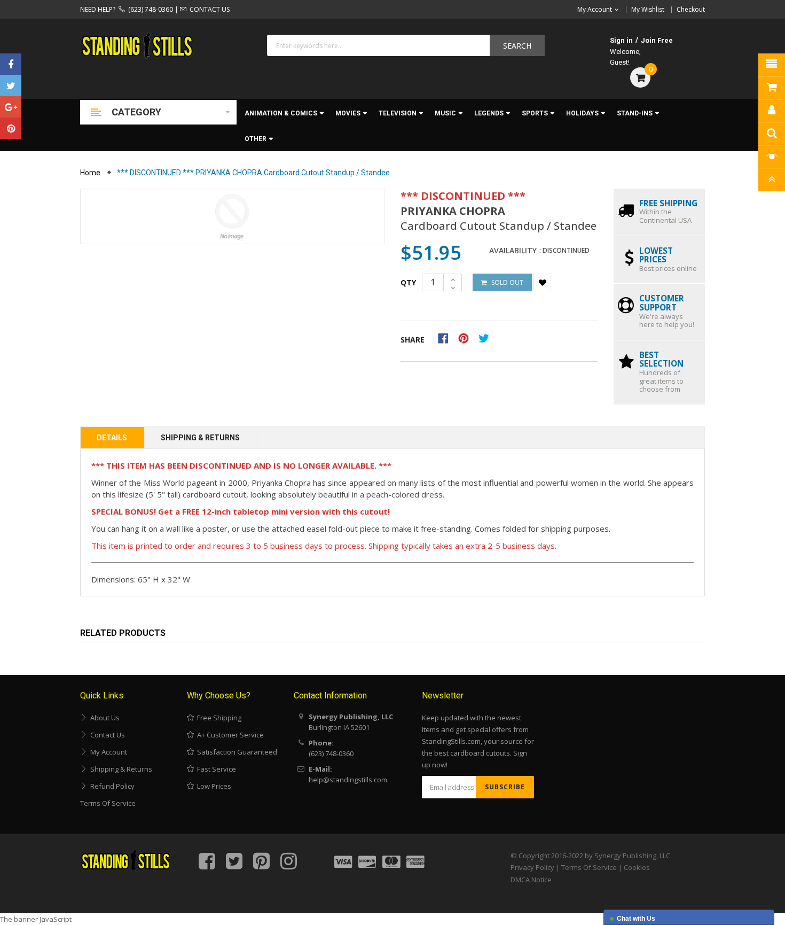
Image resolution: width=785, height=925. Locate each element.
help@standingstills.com (348, 779)
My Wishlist (647, 9)
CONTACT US (208, 9)
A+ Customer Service (229, 735)
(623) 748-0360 (149, 9)
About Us (103, 717)
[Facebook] (10, 64)
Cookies (637, 867)
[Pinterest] (10, 128)
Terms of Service (108, 803)
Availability (513, 250)
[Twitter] (10, 85)
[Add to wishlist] (542, 282)
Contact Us (106, 735)
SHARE (413, 340)
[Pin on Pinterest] (467, 338)
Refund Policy (111, 786)
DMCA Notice (531, 879)
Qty (408, 282)
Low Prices (212, 786)
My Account (107, 752)
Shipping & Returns (200, 437)
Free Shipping (217, 717)
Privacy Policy (532, 867)
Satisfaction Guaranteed (235, 752)
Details (112, 437)
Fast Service (215, 769)
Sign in (621, 40)
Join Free (657, 40)
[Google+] (10, 107)
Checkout (691, 9)
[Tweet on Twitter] (486, 338)
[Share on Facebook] (447, 338)
